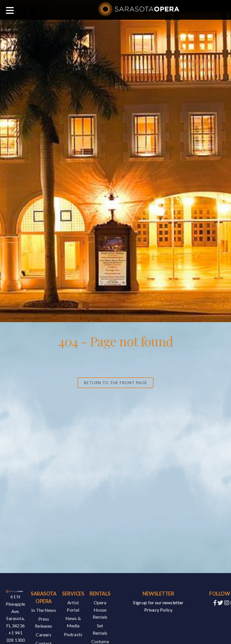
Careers (43, 634)
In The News (43, 610)
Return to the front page (115, 382)
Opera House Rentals (100, 609)
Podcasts (73, 634)
